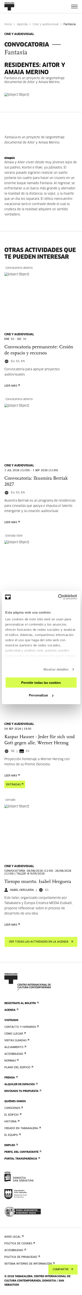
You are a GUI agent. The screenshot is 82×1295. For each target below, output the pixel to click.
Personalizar (38, 695)
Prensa (9, 1077)
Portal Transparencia (20, 1159)
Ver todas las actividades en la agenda (38, 942)
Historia (10, 1121)
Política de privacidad (20, 1257)
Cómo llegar (13, 1034)
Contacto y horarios (20, 1027)
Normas (10, 1061)
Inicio (8, 24)
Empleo (9, 1145)
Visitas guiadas (15, 1040)
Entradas (13, 784)
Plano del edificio (17, 1067)
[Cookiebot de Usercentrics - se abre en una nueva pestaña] (58, 597)
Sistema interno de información (28, 1264)
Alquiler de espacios (19, 1084)
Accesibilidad (13, 1054)
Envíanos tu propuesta (21, 1091)
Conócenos (12, 1108)
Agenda (22, 24)
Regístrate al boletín (20, 1003)
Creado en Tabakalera (21, 1128)
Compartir (60, 1269)
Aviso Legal (12, 1237)
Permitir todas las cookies (41, 682)
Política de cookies (18, 1243)
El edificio (11, 1115)
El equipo (11, 1135)
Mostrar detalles (56, 669)
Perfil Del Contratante (21, 1152)
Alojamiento (13, 1047)
